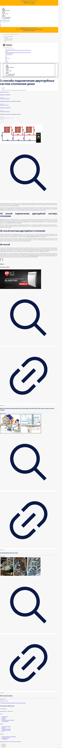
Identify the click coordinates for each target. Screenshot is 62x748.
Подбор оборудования (6, 726)
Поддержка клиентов (6, 730)
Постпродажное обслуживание (8, 720)
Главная (3, 87)
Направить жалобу (5, 737)
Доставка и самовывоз (6, 729)
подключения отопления (33, 255)
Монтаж (3, 718)
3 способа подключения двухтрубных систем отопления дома (14, 90)
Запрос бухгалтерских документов (9, 736)
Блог (3, 89)
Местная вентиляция (6, 695)
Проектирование (5, 721)
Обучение (4, 717)
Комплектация (5, 716)
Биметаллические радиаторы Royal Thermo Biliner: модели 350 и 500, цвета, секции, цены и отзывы (27, 409)
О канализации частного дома (9, 553)
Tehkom (7, 118)
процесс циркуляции (31, 236)
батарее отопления (12, 221)
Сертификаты (4, 739)
